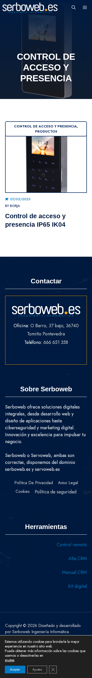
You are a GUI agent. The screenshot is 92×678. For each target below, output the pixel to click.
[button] (73, 7)
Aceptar (15, 669)
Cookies (23, 491)
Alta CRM (77, 558)
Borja (15, 205)
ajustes (9, 660)
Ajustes (37, 669)
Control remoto (72, 544)
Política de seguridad (55, 491)
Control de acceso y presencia (45, 126)
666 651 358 (55, 342)
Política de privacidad (33, 483)
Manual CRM (74, 572)
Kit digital (77, 586)
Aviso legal (68, 483)
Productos (46, 131)
